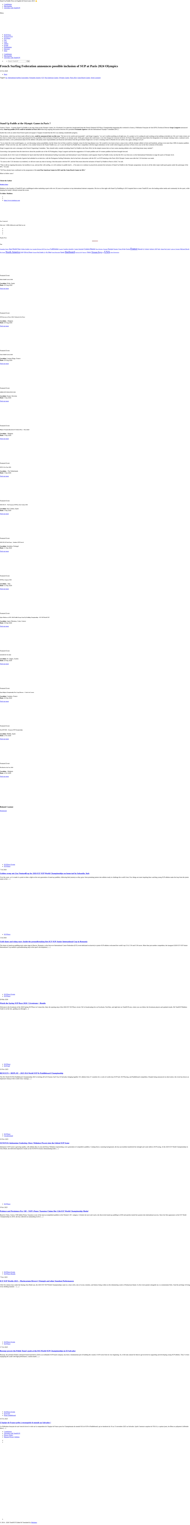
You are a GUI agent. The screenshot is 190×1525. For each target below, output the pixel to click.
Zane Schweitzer (114, 252)
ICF (42, 78)
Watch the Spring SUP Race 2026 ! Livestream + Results (23, 1003)
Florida (128, 249)
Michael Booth (184, 249)
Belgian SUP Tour (42, 249)
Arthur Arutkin (25, 249)
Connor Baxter (89, 249)
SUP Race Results (9, 1274)
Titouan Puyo (96, 252)
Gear (5, 42)
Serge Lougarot (96, 78)
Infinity (147, 249)
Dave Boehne (99, 249)
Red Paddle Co (41, 252)
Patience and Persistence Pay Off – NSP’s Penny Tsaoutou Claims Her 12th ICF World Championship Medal (44, 1211)
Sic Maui (48, 252)
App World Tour (15, 249)
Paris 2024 (73, 78)
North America (13, 252)
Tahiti (89, 252)
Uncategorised (8, 1136)
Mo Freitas (2, 252)
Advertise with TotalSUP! (12, 8)
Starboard (70, 252)
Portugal (35, 252)
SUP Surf (7, 1066)
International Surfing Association (18, 78)
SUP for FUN (8, 36)
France (133, 248)
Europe (110, 249)
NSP (22, 252)
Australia (34, 249)
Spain (62, 252)
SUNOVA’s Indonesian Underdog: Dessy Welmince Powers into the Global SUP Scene (34, 1143)
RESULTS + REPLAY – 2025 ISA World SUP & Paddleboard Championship (31, 1073)
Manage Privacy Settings (11, 1437)
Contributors (8, 4)
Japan (162, 249)
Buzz (5, 74)
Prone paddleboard (10, 1415)
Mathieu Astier (4, 184)
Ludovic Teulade (175, 249)
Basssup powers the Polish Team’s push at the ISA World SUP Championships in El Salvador (38, 1351)
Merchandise (8, 6)
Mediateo (34, 1522)
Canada (61, 249)
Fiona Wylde (121, 249)
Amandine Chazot (4, 249)
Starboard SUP (78, 252)
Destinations (8, 47)
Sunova (84, 252)
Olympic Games (64, 78)
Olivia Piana (28, 252)
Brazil (48, 249)
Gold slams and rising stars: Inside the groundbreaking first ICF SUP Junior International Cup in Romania (43, 942)
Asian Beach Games (83, 78)
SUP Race (7, 38)
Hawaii (140, 249)
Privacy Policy (8, 1435)
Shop (5, 51)
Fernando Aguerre (35, 78)
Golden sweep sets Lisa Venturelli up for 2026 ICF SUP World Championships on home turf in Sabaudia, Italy (45, 873)
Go (28, 61)
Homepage (3, 811)
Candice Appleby (68, 249)
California (54, 249)
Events (6, 45)
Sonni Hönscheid (56, 252)
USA (107, 251)
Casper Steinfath (79, 249)
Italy (159, 249)
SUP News (7, 35)
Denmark (105, 249)
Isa (6, 78)
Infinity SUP (153, 249)
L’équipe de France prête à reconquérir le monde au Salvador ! (25, 1423)
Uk (103, 252)
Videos (6, 43)
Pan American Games (51, 78)
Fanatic (116, 249)
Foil (5, 40)
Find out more (4, 288)
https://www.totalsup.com (12, 200)
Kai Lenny (167, 249)
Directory (7, 49)
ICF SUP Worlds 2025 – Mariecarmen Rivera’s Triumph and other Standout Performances (37, 1281)
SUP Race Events (9, 864)
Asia (31, 249)
